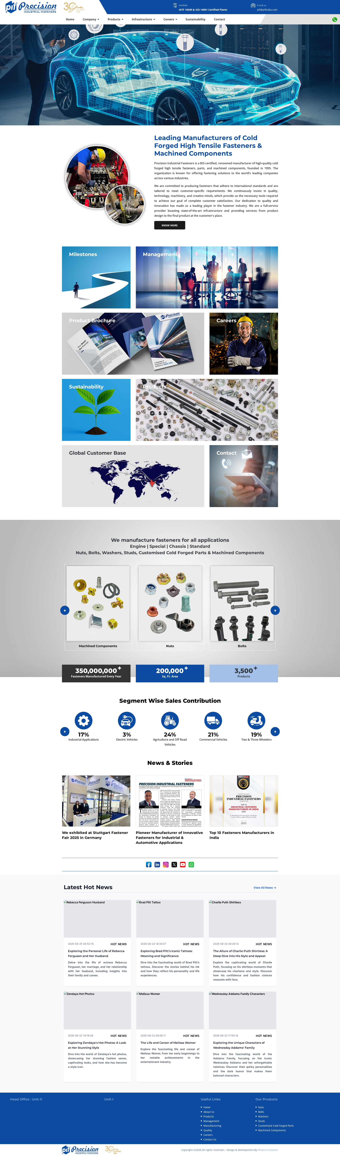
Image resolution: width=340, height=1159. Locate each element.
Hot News (119, 944)
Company (90, 19)
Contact (219, 19)
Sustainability (195, 19)
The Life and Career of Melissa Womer (168, 1042)
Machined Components (272, 1130)
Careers (169, 19)
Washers (263, 1116)
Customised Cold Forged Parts (276, 1125)
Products (114, 19)
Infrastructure (142, 19)
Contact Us (209, 1139)
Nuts (261, 1107)
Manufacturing (212, 1125)
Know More (170, 225)
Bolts (261, 1111)
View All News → (265, 887)
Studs (261, 1121)
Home (70, 19)
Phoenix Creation (268, 1150)
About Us (208, 1111)
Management (211, 1121)
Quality (207, 1130)
